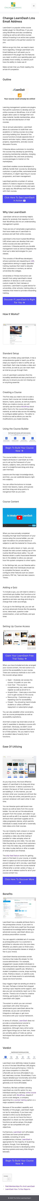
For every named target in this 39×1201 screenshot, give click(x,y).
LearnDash (23, 1021)
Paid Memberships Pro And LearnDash (20, 1186)
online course (31, 1093)
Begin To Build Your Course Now (20, 449)
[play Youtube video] (19, 517)
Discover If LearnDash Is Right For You (19, 301)
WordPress (25, 407)
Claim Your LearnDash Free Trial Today (19, 657)
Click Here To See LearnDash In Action (20, 199)
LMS (32, 261)
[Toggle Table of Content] (8, 1179)
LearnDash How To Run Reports (17, 1189)
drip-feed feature (12, 856)
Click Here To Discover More (19, 879)
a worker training (20, 1100)
